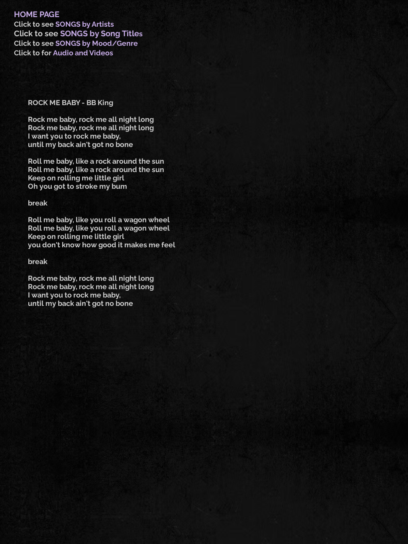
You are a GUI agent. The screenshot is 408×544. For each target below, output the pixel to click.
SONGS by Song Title (99, 33)
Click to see (34, 24)
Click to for (33, 53)
